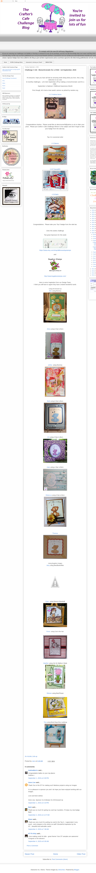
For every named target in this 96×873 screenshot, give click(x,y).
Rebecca (49, 495)
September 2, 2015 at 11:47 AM (39, 815)
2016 (93, 230)
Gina (3, 80)
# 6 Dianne (55, 143)
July (94, 254)
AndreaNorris (33, 770)
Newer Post (29, 854)
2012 (93, 273)
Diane (30, 819)
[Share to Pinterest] (54, 761)
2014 (93, 268)
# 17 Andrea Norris (55, 94)
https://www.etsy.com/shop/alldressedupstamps (55, 250)
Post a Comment (32, 845)
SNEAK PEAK (48, 62)
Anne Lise (31, 782)
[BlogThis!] (50, 761)
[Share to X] (51, 761)
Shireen (49, 693)
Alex (50, 291)
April (94, 260)
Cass (47, 601)
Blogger (76, 870)
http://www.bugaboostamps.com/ (55, 276)
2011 (93, 275)
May (94, 258)
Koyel (3, 88)
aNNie (50, 365)
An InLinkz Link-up (31, 756)
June (94, 256)
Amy (48, 565)
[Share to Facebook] (52, 761)
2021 (93, 220)
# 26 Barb (55, 194)
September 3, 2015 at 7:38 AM (38, 829)
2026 (93, 210)
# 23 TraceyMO (55, 169)
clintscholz (61, 870)
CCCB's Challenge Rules (16, 62)
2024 (93, 214)
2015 (93, 232)
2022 (93, 218)
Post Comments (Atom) (60, 859)
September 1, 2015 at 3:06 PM (38, 778)
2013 (93, 271)
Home (5, 62)
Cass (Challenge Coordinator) (9, 78)
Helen (3, 83)
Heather (46, 663)
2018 (93, 226)
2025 (93, 212)
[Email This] (48, 761)
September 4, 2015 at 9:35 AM (38, 841)
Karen (3, 85)
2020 (93, 222)
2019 (93, 224)
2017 (93, 228)
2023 (93, 216)
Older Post (81, 854)
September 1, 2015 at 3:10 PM (38, 803)
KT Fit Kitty (32, 833)
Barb (30, 807)
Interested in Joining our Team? (34, 62)
